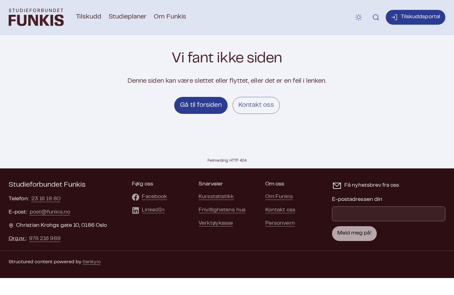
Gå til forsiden (200, 105)
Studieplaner (127, 17)
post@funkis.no (50, 212)
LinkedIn (153, 210)
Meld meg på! (354, 233)
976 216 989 (45, 238)
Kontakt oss (256, 105)
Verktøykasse (216, 223)
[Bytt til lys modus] (358, 17)
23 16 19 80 (46, 199)
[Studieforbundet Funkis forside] (36, 17)
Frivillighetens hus (222, 210)
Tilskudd (88, 17)
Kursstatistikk (216, 196)
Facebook (154, 196)
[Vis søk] (375, 17)
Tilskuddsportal (420, 17)
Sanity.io (91, 262)
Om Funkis (170, 17)
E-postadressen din (357, 199)
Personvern (280, 223)
